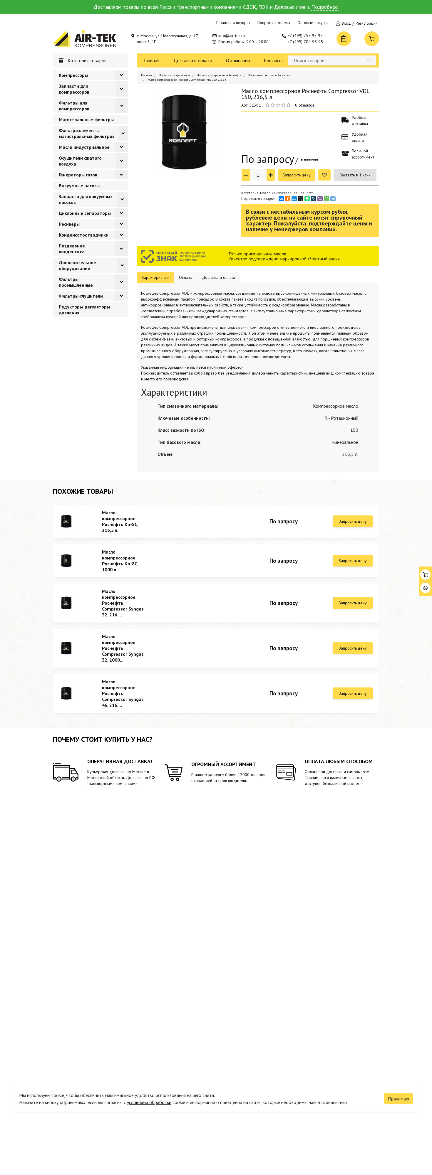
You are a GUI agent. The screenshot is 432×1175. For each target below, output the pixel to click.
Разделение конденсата (72, 248)
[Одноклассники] (287, 198)
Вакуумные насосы (79, 185)
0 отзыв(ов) (305, 105)
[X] (300, 198)
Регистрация (367, 23)
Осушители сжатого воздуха (80, 161)
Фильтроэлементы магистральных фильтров (87, 133)
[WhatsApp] (326, 198)
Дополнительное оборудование (77, 265)
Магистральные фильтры (86, 119)
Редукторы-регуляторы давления (84, 310)
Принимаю (398, 1099)
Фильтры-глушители (81, 296)
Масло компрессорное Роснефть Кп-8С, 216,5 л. (120, 521)
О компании (238, 60)
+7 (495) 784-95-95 (305, 41)
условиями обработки (149, 1102)
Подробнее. (325, 7)
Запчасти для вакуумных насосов (86, 199)
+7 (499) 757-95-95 (305, 35)
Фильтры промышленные (76, 282)
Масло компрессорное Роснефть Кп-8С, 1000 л (120, 560)
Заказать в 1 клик (355, 175)
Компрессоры (73, 75)
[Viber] (320, 198)
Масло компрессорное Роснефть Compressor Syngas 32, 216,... (123, 603)
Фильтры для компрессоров (74, 106)
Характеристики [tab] (155, 277)
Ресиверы (69, 224)
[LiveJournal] (313, 198)
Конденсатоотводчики (83, 235)
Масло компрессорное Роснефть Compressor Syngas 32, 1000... (123, 648)
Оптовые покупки (313, 22)
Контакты (274, 60)
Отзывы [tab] (185, 277)
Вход (346, 23)
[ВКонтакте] (281, 198)
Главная (151, 60)
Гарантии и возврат (233, 22)
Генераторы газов (78, 175)
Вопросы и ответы (273, 22)
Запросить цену (297, 175)
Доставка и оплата (192, 60)
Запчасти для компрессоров (74, 89)
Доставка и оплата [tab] (218, 277)
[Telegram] (333, 198)
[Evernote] (307, 198)
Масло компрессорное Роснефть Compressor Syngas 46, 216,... (123, 693)
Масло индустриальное (84, 147)
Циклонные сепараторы (85, 213)
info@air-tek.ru (231, 35)
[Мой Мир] (294, 198)
